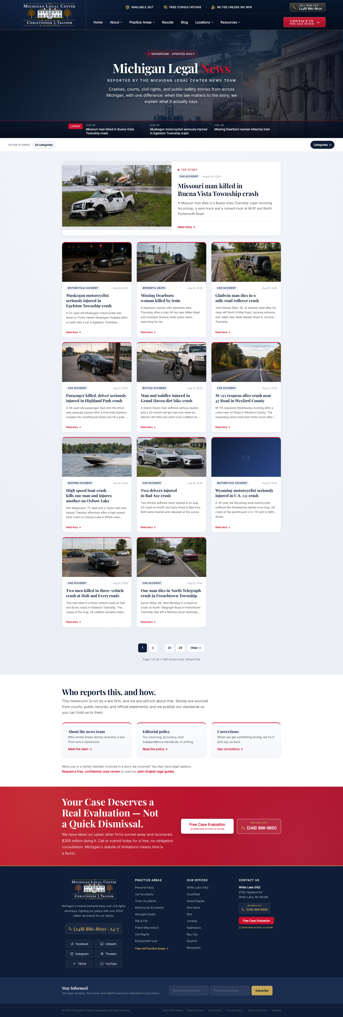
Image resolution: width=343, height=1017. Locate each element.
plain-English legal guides (155, 771)
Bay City (192, 934)
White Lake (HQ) (197, 887)
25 (169, 647)
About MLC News (172, 1010)
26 (180, 647)
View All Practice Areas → (152, 948)
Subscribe (262, 990)
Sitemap (276, 1010)
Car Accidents (144, 894)
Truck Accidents (145, 901)
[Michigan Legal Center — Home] (51, 15)
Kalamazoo (194, 927)
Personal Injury (144, 887)
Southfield (193, 894)
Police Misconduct (147, 927)
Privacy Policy (235, 1010)
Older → (196, 647)
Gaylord (192, 941)
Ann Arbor (193, 907)
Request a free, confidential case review (91, 771)
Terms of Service (257, 1010)
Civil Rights (142, 934)
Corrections (215, 1010)
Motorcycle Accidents (149, 907)
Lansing (192, 920)
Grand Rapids (195, 901)
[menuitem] (98, 22)
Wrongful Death (145, 914)
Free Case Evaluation (256, 920)
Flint (189, 914)
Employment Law (146, 941)
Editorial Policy (195, 1010)
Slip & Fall (141, 920)
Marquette (193, 947)
